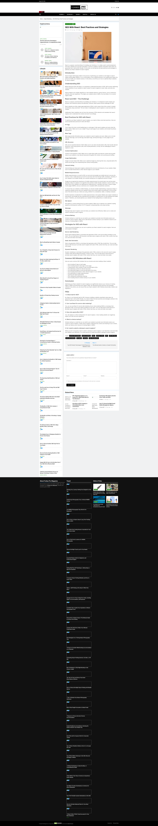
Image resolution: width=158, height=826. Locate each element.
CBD (40, 162)
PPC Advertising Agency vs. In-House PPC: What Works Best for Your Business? (80, 397)
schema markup (100, 335)
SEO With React (112, 335)
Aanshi (67, 30)
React (93, 335)
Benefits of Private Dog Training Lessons (49, 295)
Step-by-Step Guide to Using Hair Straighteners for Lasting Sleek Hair (99, 493)
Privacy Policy (115, 823)
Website (102, 375)
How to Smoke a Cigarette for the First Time (50, 187)
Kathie (101, 399)
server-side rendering (70, 338)
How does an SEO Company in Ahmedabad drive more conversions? (79, 405)
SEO (74, 24)
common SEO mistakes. (75, 335)
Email (85, 375)
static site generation (93, 338)
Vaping (41, 153)
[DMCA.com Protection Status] (58, 823)
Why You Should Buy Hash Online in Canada (50, 242)
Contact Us (117, 1)
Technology (70, 14)
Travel (68, 493)
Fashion (78, 14)
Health (41, 353)
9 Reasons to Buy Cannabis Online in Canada (50, 287)
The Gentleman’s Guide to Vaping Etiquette (50, 151)
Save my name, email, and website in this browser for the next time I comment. (84, 381)
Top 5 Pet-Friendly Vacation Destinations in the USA (79, 795)
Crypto (41, 38)
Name (68, 375)
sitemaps (85, 338)
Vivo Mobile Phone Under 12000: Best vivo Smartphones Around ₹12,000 (99, 505)
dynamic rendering (86, 335)
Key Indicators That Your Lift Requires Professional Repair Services (112, 505)
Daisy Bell (75, 401)
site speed (79, 338)
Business (61, 14)
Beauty (41, 80)
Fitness (44, 334)
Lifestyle (85, 14)
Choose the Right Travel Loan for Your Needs (77, 549)
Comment (68, 360)
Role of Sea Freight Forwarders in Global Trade (77, 707)
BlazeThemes (70, 823)
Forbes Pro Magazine (52, 485)
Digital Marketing (69, 24)
